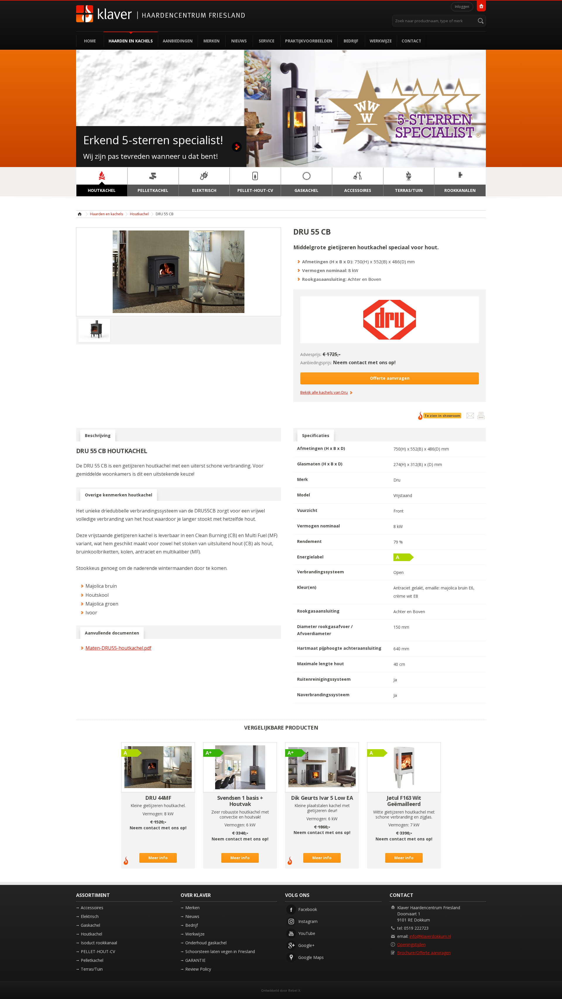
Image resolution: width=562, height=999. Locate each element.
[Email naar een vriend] (470, 417)
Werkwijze (381, 41)
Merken (211, 41)
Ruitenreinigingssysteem (324, 679)
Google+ (306, 945)
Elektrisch (90, 916)
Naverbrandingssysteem (323, 694)
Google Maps (311, 957)
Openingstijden (411, 944)
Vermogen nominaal (318, 526)
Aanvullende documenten (112, 633)
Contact (411, 41)
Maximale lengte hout (320, 663)
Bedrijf (351, 41)
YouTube (306, 933)
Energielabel (310, 557)
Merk (302, 479)
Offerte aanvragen (389, 378)
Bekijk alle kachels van (324, 392)
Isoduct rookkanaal (99, 942)
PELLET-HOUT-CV (98, 951)
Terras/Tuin (92, 969)
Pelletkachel (92, 960)
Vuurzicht (307, 510)
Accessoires (92, 907)
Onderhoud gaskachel (206, 942)
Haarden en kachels (131, 41)
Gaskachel (90, 925)
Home (90, 41)
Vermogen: (153, 813)
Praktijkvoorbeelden (308, 41)
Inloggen (462, 6)
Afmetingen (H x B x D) (321, 448)
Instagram (308, 921)
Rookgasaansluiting (318, 611)
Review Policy (198, 969)
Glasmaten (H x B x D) (319, 464)
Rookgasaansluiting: (324, 279)
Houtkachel (139, 214)
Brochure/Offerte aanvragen (424, 952)
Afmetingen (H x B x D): (327, 261)
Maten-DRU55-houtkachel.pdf (118, 648)
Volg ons (297, 895)
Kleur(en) (306, 587)
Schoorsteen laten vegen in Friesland (220, 951)
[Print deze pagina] (481, 417)
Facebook (307, 909)
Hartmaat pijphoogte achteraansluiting (339, 648)
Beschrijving (98, 435)
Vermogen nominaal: (324, 270)
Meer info (158, 857)
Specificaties (315, 435)
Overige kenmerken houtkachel (118, 495)
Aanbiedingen (178, 41)
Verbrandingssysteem (320, 572)
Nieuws (239, 41)
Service (266, 41)
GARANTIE (195, 960)
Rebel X (294, 990)
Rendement (309, 541)
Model (303, 495)
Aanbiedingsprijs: (316, 362)
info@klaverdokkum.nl (430, 936)
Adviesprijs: (310, 354)
